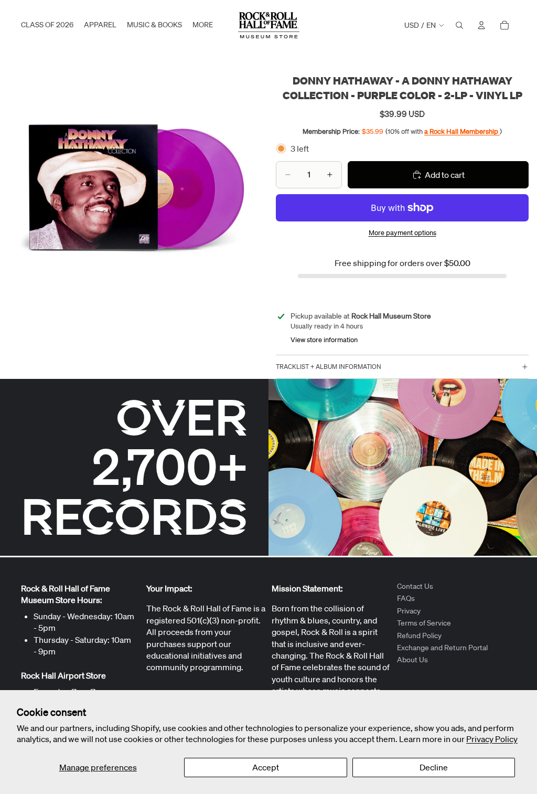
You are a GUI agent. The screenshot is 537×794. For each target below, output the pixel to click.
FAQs (406, 598)
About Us (412, 659)
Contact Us (415, 586)
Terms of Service (424, 623)
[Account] (481, 25)
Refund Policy (419, 635)
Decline (434, 767)
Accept (265, 767)
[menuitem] (202, 25)
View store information (324, 339)
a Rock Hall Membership (462, 131)
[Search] (459, 25)
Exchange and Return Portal (442, 647)
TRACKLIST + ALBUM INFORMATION (328, 366)
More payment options (402, 232)
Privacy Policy (492, 739)
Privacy (409, 610)
